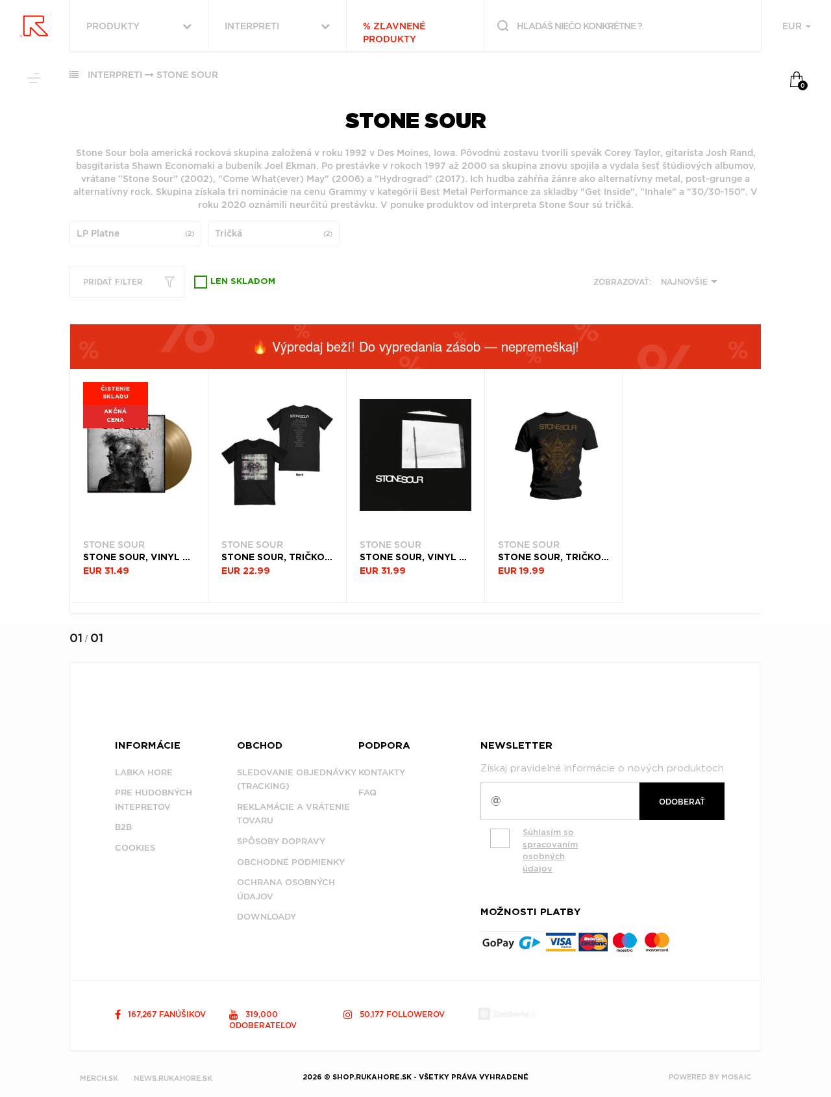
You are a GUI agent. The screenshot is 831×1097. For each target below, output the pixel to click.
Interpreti (115, 75)
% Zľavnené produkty (394, 32)
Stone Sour (187, 75)
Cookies (135, 848)
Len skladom (242, 281)
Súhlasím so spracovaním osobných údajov (550, 850)
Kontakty (381, 772)
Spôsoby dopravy (281, 841)
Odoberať (682, 802)
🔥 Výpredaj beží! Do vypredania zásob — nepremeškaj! (415, 346)
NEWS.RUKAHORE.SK (173, 1078)
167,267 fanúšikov (165, 1014)
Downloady (266, 917)
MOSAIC (736, 1076)
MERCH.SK (99, 1078)
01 (75, 638)
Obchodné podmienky (291, 862)
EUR (793, 26)
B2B (123, 827)
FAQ (367, 792)
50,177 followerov (401, 1014)
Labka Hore (144, 772)
